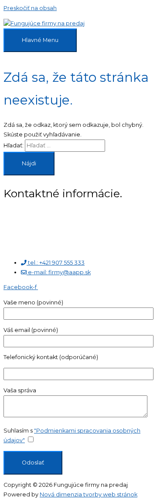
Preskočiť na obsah (30, 8)
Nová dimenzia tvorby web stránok (88, 494)
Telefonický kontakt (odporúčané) (50, 357)
